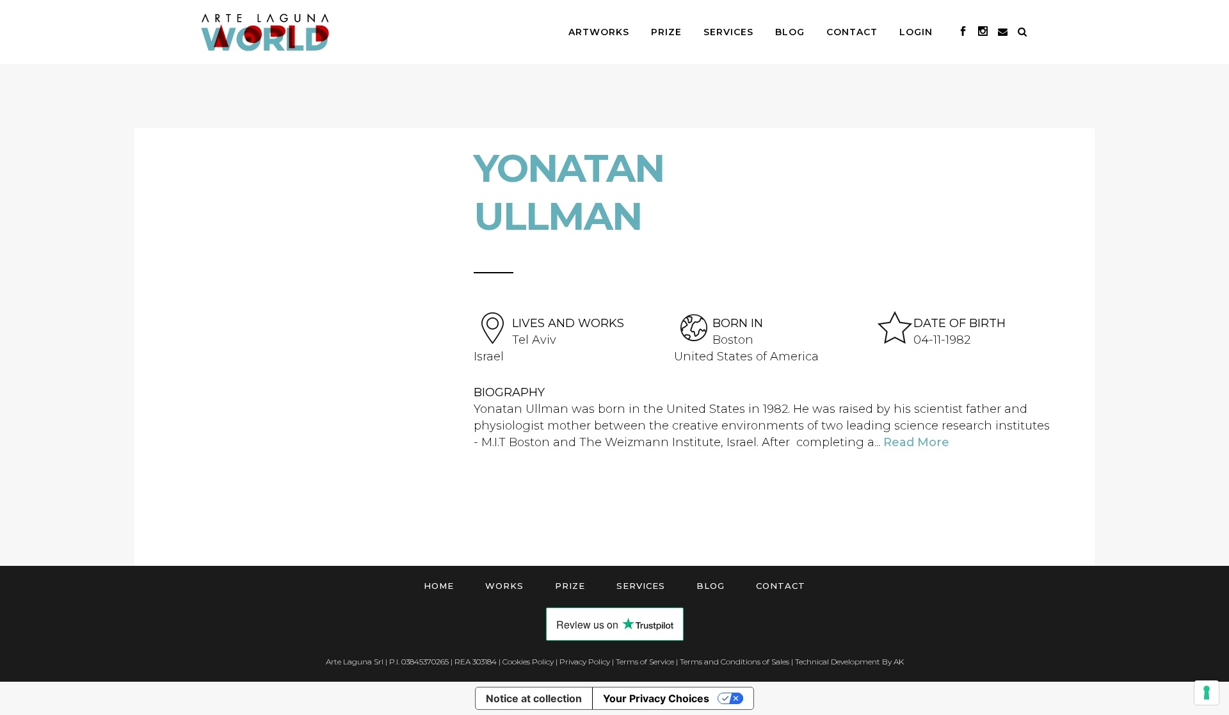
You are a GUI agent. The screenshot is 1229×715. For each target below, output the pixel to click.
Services (640, 586)
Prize (570, 586)
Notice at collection (534, 698)
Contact (780, 586)
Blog (710, 586)
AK (899, 661)
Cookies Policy (528, 661)
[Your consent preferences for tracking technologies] (1206, 692)
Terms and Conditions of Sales (734, 661)
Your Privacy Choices (656, 698)
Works (504, 586)
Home (439, 586)
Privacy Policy (584, 661)
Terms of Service (645, 661)
